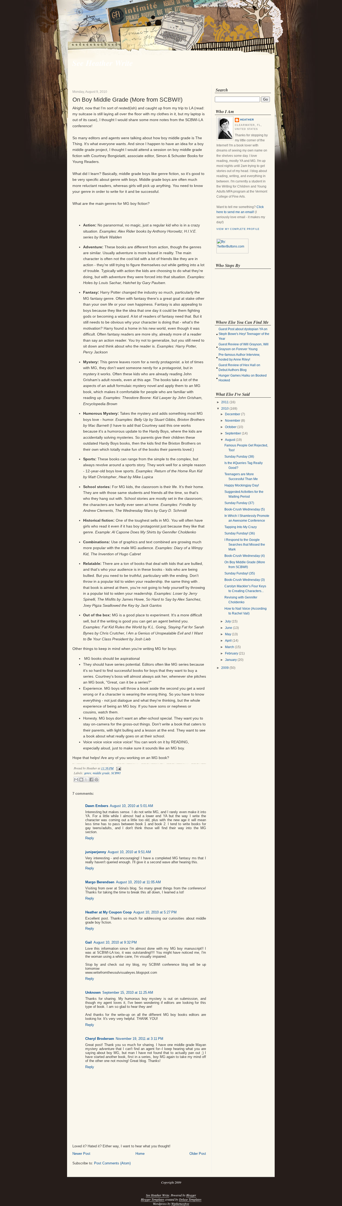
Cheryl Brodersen (99, 1039)
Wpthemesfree (180, 1203)
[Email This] (76, 779)
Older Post (197, 1154)
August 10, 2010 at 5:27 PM (155, 912)
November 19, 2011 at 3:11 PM (139, 1039)
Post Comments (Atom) (112, 1163)
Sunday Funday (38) (239, 456)
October (231, 427)
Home (140, 1154)
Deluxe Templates (190, 1199)
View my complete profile (237, 229)
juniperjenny (95, 852)
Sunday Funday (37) (239, 503)
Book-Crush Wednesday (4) (244, 556)
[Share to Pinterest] (96, 779)
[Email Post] (117, 768)
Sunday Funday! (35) (239, 573)
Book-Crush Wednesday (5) (244, 509)
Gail (88, 942)
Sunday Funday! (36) (239, 533)
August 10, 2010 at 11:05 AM (138, 882)
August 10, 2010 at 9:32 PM (115, 942)
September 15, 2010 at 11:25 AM (127, 993)
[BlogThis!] (81, 779)
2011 (225, 402)
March (230, 647)
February (232, 653)
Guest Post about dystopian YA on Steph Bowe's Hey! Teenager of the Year (244, 334)
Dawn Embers (96, 806)
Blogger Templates (152, 1199)
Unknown (93, 993)
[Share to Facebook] (91, 779)
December (233, 414)
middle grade (101, 773)
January (231, 660)
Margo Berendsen (99, 882)
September (233, 433)
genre (87, 773)
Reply (89, 838)
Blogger (191, 1195)
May (228, 634)
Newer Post (81, 1154)
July (228, 621)
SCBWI (116, 773)
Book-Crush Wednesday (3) (244, 580)
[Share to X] (86, 779)
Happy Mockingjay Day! (241, 485)
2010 (225, 408)
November (233, 420)
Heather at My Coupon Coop (108, 912)
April (228, 640)
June (229, 628)
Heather (247, 119)
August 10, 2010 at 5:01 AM (131, 806)
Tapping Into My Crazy (240, 527)
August (230, 440)
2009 (225, 668)
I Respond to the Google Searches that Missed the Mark (244, 544)
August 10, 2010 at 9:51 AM (129, 852)
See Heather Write (102, 63)
